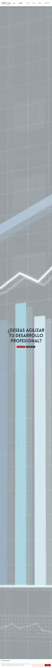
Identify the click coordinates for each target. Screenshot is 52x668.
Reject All (41, 665)
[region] (26, 663)
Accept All (47, 665)
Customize (35, 665)
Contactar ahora (30, 346)
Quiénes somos (21, 346)
